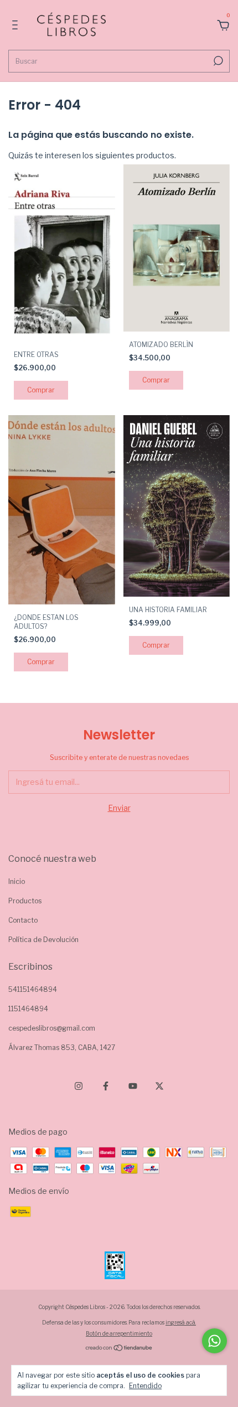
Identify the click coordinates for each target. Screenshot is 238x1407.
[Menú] (16, 26)
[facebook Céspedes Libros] (105, 1086)
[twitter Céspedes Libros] (159, 1086)
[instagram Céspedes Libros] (78, 1086)
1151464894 (28, 1009)
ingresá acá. (180, 1322)
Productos (25, 901)
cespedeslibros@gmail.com (51, 1028)
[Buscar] (217, 60)
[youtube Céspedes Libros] (132, 1086)
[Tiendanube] (119, 1348)
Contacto (23, 920)
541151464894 (32, 989)
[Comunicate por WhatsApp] (214, 1340)
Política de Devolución (43, 939)
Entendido (145, 1386)
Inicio (16, 881)
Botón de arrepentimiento (119, 1333)
